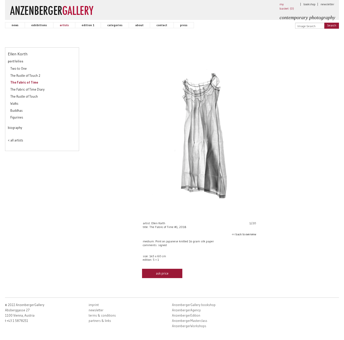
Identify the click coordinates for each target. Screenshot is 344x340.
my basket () (287, 6)
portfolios (15, 61)
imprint (94, 305)
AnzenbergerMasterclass (189, 321)
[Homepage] (51, 9)
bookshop (309, 4)
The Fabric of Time (24, 82)
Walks (14, 103)
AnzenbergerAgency (186, 310)
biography (15, 128)
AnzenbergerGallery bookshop (194, 305)
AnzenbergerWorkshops (189, 326)
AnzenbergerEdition (186, 315)
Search (331, 25)
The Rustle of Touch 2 (25, 75)
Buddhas (16, 110)
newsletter (327, 4)
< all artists (15, 140)
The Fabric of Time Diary (27, 89)
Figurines (16, 117)
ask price (162, 273)
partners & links (100, 321)
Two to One (18, 68)
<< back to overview (244, 234)
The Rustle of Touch (24, 96)
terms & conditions (102, 315)
